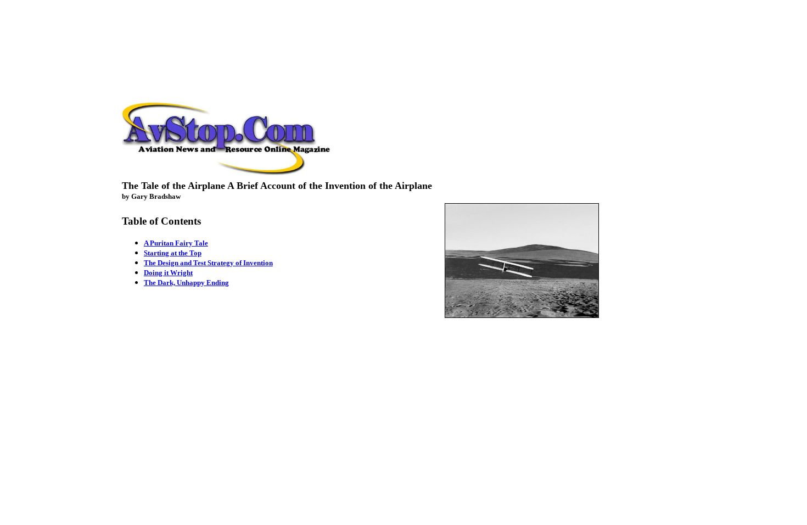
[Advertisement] (403, 29)
